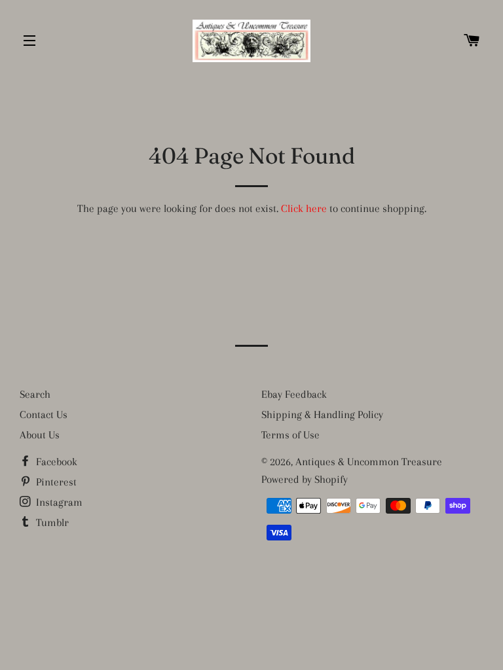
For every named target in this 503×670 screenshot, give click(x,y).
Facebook (55, 461)
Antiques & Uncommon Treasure (368, 461)
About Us (40, 435)
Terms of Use (290, 435)
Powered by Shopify (304, 479)
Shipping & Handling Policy (322, 414)
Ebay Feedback (294, 394)
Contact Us (43, 414)
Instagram (58, 502)
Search (35, 394)
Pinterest (55, 482)
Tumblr (51, 522)
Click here (304, 208)
